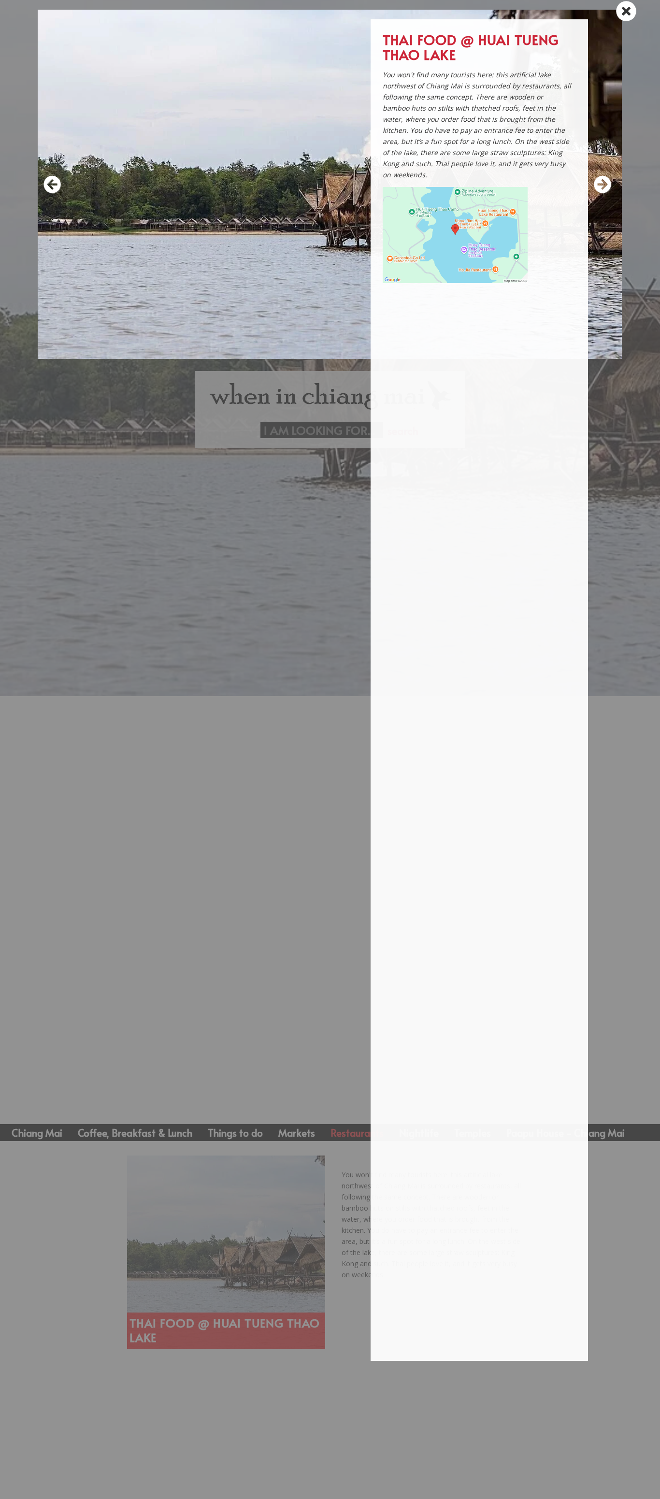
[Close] (625, 10)
